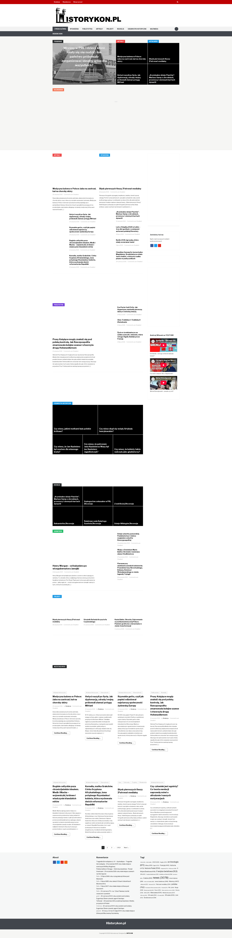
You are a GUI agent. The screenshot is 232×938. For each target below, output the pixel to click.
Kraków (147, 878)
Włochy (143, 895)
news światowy (161, 881)
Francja (164, 865)
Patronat (152, 884)
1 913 (118, 847)
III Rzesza (172, 868)
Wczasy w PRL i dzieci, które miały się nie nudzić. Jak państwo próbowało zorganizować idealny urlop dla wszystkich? (84, 56)
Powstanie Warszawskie (153, 887)
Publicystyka (87, 29)
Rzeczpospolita (149, 890)
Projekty (110, 29)
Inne (120, 782)
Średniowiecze (150, 897)
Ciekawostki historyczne (137, 29)
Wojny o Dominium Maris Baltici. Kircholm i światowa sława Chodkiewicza (128, 552)
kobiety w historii (165, 874)
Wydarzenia (74, 29)
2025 (155, 862)
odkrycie (144, 884)
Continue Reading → (61, 733)
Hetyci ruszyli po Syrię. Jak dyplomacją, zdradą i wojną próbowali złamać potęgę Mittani (82, 216)
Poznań (164, 887)
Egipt (156, 865)
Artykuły (99, 29)
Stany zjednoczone (168, 890)
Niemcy (174, 881)
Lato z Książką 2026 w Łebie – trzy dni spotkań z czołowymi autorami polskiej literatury (128, 229)
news (160, 877)
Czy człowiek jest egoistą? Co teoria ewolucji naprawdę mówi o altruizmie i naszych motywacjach (164, 792)
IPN (142, 874)
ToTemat (99, 901)
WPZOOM (130, 933)
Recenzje (120, 29)
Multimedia (154, 29)
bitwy (148, 865)
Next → (126, 847)
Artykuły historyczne (72, 70)
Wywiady (163, 692)
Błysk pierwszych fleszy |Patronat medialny (120, 188)
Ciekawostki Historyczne (62, 403)
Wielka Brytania (168, 892)
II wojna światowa (166, 871)
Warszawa (156, 892)
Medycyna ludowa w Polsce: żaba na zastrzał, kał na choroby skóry (67, 699)
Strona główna (60, 29)
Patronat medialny (163, 884)
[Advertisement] (116, 132)
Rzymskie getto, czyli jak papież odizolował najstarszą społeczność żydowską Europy (82, 230)
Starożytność (105, 692)
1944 (142, 862)
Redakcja (57, 2)
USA (147, 892)
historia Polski (152, 868)
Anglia (163, 862)
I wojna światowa (152, 874)
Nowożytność (137, 692)
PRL (171, 887)
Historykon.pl (116, 923)
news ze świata (149, 881)
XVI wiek (160, 895)
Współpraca (67, 2)
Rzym (158, 890)
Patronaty (127, 782)
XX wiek (169, 895)
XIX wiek (152, 895)
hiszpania (164, 868)
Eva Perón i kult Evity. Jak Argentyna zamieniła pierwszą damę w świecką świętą (129, 309)
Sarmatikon (58, 531)
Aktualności (153, 41)
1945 (149, 862)
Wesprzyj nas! (77, 2)
